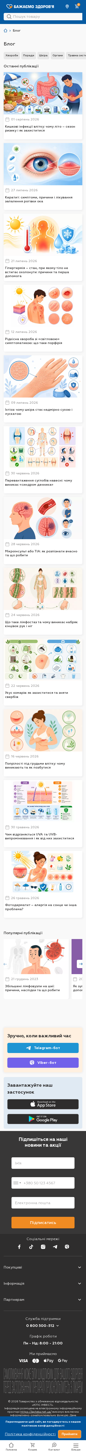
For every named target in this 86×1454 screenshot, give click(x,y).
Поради (28, 55)
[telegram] (55, 1247)
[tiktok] (31, 1247)
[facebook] (19, 1247)
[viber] (67, 1247)
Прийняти (70, 1434)
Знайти (9, 16)
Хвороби (12, 55)
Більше (75, 1449)
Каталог (54, 1449)
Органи (58, 55)
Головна (11, 1449)
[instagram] (43, 1247)
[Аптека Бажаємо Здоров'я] (5, 30)
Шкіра (43, 55)
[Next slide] (81, 964)
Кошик (32, 1449)
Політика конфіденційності (30, 1434)
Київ (67, 6)
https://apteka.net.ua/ (36, 1411)
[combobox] (17, 1182)
